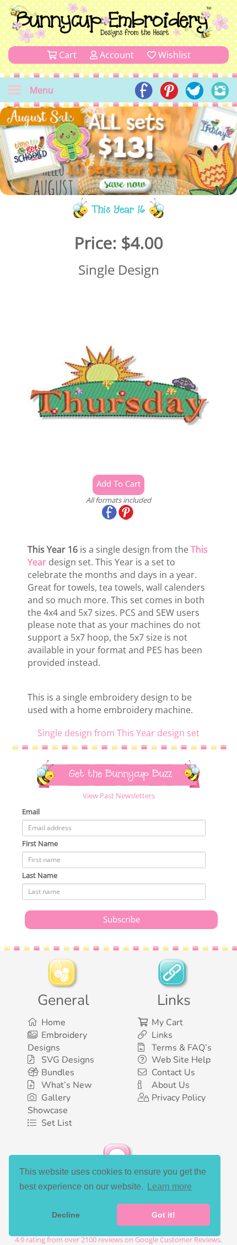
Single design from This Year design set (118, 733)
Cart (67, 55)
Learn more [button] (169, 1186)
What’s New (66, 1085)
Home (53, 1022)
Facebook (110, 513)
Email (31, 811)
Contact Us (173, 1072)
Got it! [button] (163, 1214)
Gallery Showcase (49, 1104)
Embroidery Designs (57, 1041)
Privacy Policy (179, 1098)
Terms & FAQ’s (182, 1048)
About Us (171, 1085)
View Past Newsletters (119, 796)
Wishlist (173, 55)
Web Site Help (181, 1060)
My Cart (167, 1022)
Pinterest (126, 513)
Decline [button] (66, 1214)
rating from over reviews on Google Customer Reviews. (118, 1239)
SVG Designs (67, 1060)
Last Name (39, 875)
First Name (40, 843)
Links (162, 1035)
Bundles (57, 1072)
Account (116, 55)
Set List (56, 1123)
